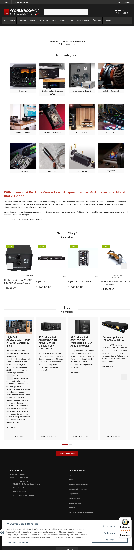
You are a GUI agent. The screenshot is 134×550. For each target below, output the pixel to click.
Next (124, 266)
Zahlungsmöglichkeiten (78, 484)
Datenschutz (24, 542)
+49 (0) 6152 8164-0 (21, 2)
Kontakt (127, 2)
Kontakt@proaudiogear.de (23, 495)
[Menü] (129, 519)
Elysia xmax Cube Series (80, 281)
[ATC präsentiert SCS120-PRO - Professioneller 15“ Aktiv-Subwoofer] (83, 327)
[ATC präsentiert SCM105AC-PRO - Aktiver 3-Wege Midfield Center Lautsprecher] (51, 327)
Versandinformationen (78, 489)
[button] (100, 12)
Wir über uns (74, 498)
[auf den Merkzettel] (31, 246)
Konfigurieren (110, 533)
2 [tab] (70, 444)
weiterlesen (11, 427)
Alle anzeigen (67, 237)
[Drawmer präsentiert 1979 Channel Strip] (115, 327)
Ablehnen (110, 540)
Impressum (11, 542)
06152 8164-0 (18, 488)
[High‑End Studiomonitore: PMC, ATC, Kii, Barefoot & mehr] (19, 327)
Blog (118, 2)
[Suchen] (85, 12)
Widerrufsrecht (75, 503)
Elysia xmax (42, 281)
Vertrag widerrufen (67, 453)
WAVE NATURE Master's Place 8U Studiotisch (115, 283)
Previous (10, 266)
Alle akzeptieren (110, 526)
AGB (71, 480)
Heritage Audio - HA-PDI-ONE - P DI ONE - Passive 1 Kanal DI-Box (19, 282)
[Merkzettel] (106, 12)
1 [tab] (65, 444)
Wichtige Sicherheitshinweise (81, 512)
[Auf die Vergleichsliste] (24, 246)
